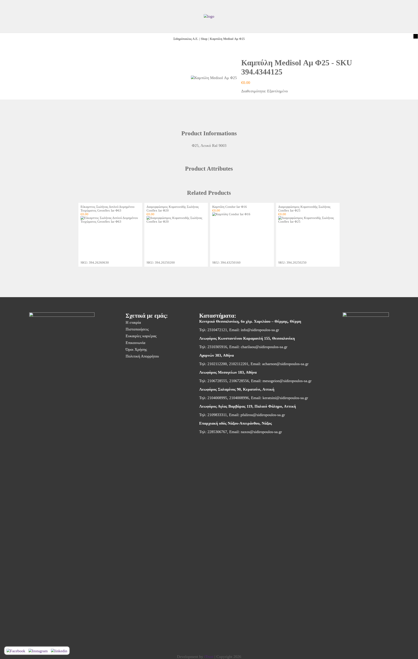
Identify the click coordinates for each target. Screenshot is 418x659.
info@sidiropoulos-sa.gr (260, 330)
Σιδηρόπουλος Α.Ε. (185, 39)
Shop (204, 39)
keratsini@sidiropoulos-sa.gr (285, 398)
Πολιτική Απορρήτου (142, 356)
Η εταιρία (133, 322)
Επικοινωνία (135, 343)
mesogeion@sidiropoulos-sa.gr (287, 381)
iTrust (208, 656)
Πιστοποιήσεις (137, 329)
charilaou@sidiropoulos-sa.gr (264, 347)
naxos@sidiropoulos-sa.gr (261, 432)
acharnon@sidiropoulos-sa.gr (285, 364)
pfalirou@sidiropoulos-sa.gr (263, 415)
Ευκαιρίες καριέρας (141, 336)
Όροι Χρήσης (136, 349)
